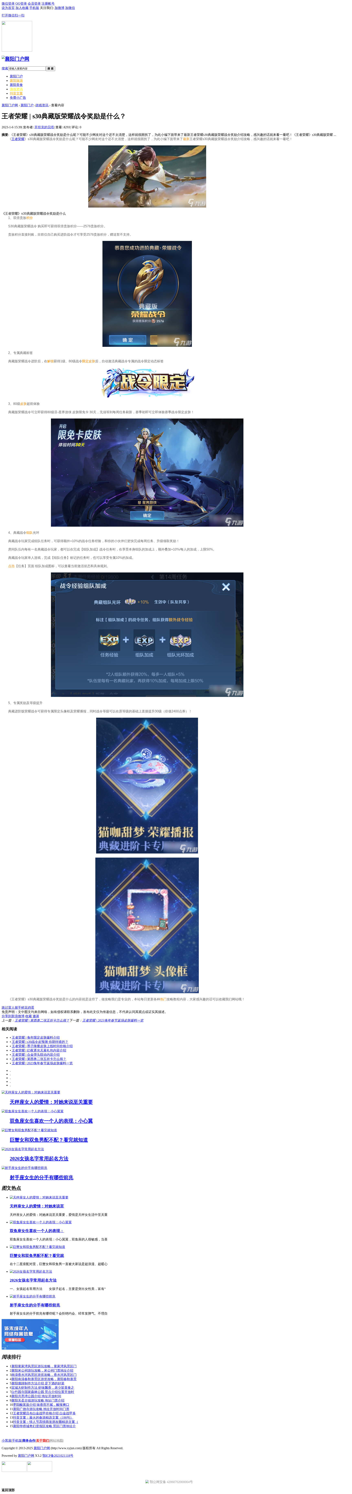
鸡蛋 (31, 1007)
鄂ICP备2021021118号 (57, 1455)
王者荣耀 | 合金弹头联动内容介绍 (36, 1054)
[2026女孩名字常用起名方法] (23, 1149)
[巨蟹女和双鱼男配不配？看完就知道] (29, 1130)
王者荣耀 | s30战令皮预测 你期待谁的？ (40, 1042)
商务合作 (28, 1440)
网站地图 (56, 1440)
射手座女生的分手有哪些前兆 (41, 1177)
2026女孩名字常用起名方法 (39, 1158)
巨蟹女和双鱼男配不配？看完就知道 (49, 1139)
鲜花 (24, 1007)
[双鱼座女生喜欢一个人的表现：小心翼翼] (33, 1111)
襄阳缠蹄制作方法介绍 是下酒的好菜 (37, 1383)
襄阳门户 (16, 76)
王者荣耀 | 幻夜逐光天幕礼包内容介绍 (39, 1050)
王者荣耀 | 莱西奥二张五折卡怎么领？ (42, 1020)
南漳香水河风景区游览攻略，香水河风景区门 (44, 1374)
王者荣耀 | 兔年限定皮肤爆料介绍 (36, 1037)
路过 (5, 1007)
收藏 (28, 1016)
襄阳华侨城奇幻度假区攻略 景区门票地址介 (44, 1426)
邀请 (36, 1016)
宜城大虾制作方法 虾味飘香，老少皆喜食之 (42, 1387)
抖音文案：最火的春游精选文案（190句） (43, 1417)
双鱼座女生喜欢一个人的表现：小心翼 (51, 1121)
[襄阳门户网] (15, 59)
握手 (18, 1007)
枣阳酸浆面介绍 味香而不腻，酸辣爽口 (41, 1404)
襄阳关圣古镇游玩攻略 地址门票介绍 (37, 1400)
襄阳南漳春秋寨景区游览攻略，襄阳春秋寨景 (44, 1379)
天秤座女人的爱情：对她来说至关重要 (51, 1102)
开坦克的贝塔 (44, 127)
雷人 (11, 1007)
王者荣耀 (17, 139)
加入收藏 (22, 8)
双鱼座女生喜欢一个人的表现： (37, 1231)
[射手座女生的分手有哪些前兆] (24, 1168)
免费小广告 (18, 97)
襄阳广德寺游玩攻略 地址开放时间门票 (41, 1409)
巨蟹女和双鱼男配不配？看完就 (37, 1255)
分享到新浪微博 (13, 1016)
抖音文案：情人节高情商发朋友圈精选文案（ (45, 1422)
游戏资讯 (16, 89)
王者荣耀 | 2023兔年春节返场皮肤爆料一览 (112, 1020)
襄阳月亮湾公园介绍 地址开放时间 (36, 1396)
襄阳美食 (16, 85)
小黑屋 (6, 1440)
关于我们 (42, 1440)
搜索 (5, 68)
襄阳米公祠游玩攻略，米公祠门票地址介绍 (42, 1370)
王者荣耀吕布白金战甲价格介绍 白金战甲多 (44, 1413)
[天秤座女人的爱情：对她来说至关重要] (31, 1092)
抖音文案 (16, 93)
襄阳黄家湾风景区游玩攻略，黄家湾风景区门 (44, 1366)
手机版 (17, 1440)
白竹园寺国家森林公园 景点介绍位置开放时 (42, 1392)
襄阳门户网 (10, 105)
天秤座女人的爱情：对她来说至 (37, 1206)
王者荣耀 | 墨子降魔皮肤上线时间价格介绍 (42, 1046)
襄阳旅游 (16, 80)
